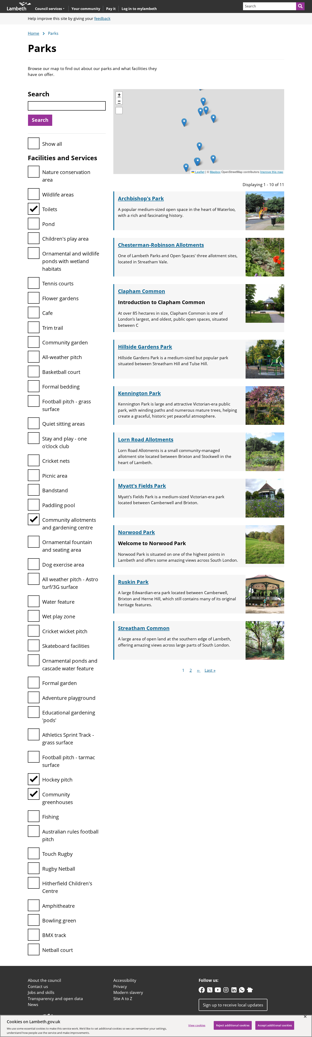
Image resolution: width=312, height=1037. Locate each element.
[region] (156, 1026)
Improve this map (271, 172)
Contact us (38, 986)
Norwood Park (136, 532)
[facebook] (202, 990)
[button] (186, 167)
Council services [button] (48, 8)
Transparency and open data (55, 998)
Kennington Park (139, 393)
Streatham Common (144, 627)
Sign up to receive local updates (233, 1005)
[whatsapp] (242, 990)
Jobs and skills (41, 992)
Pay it (111, 8)
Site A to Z (122, 998)
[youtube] (218, 990)
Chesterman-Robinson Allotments (161, 244)
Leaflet (199, 172)
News (33, 1004)
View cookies (196, 1025)
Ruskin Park (133, 581)
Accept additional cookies (275, 1025)
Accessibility (124, 980)
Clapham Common (141, 291)
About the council (44, 980)
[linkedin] (234, 990)
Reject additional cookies (232, 1025)
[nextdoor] (250, 990)
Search (38, 94)
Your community (86, 8)
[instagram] (226, 990)
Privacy (120, 986)
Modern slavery (128, 992)
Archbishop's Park (141, 198)
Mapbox (215, 172)
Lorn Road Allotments (145, 439)
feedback (102, 18)
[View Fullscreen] (119, 110)
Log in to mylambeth (139, 8)
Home (33, 33)
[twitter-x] (210, 990)
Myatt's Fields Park (142, 485)
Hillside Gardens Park (145, 346)
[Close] (305, 1016)
